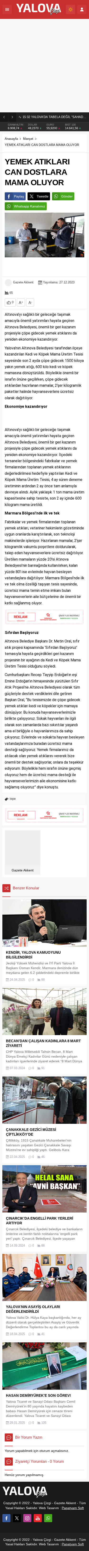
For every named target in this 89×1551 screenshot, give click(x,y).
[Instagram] (27, 1518)
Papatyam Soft (73, 1508)
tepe (13, 798)
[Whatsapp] (48, 1518)
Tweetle (42, 196)
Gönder (67, 196)
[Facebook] (6, 1518)
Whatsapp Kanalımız (29, 206)
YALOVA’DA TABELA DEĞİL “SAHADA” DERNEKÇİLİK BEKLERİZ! (55, 117)
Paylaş (19, 196)
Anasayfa (11, 139)
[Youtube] (38, 1518)
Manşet (28, 139)
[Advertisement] (44, 65)
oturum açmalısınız (53, 1451)
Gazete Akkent (23, 282)
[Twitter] (17, 1518)
